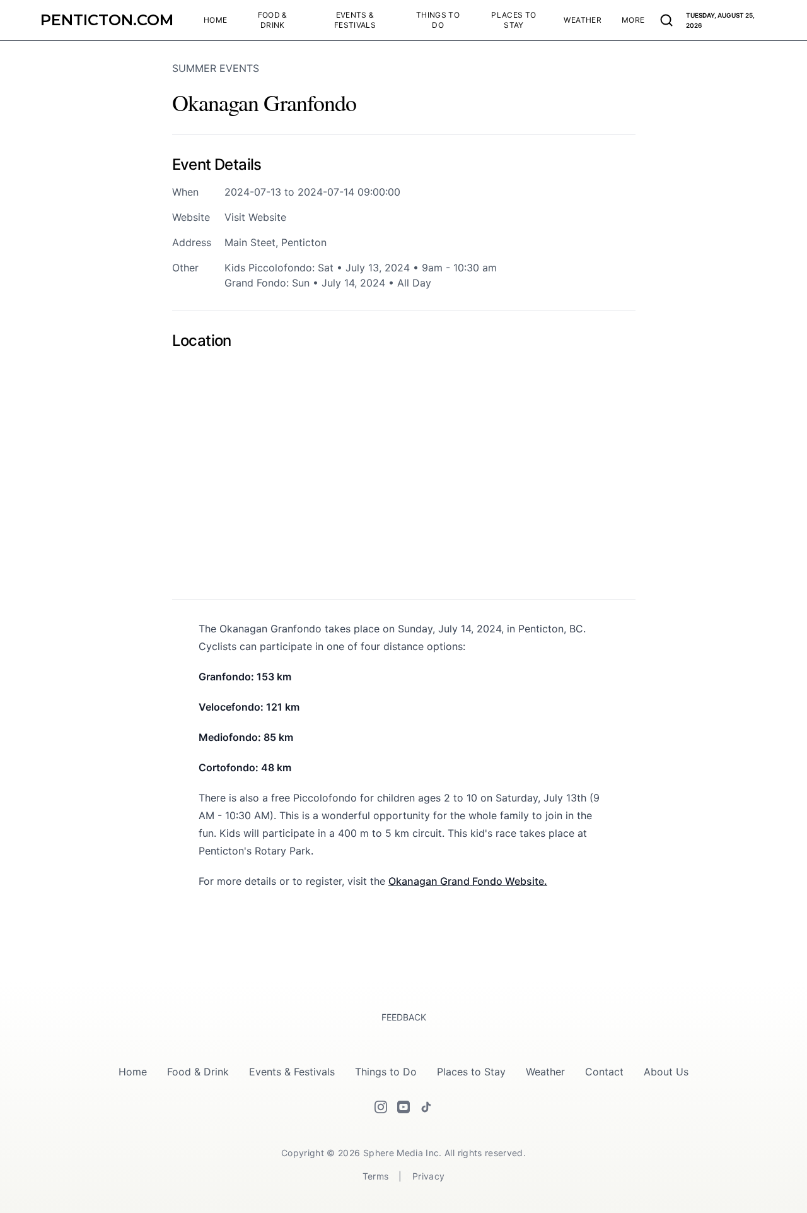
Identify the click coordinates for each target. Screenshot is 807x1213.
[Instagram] (380, 1107)
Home (133, 1071)
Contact (604, 1071)
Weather (545, 1071)
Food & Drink (198, 1071)
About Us (666, 1071)
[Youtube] (403, 1107)
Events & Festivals (292, 1071)
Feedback (403, 1017)
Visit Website (255, 217)
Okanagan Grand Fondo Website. (467, 881)
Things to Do (386, 1071)
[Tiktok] (426, 1107)
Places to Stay (471, 1071)
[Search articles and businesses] (666, 20)
